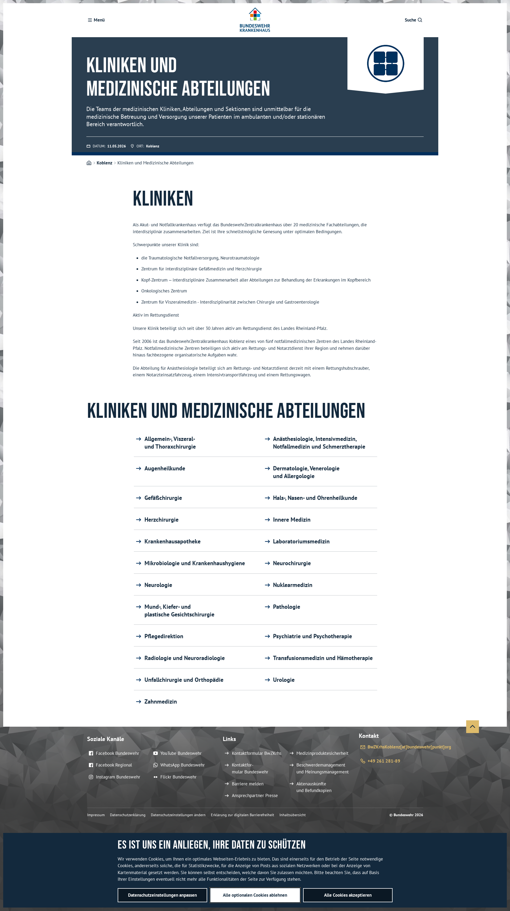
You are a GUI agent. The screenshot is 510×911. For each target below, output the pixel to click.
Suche (410, 20)
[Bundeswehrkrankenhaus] (89, 163)
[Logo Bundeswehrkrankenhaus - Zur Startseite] (255, 20)
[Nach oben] (472, 726)
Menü (99, 20)
